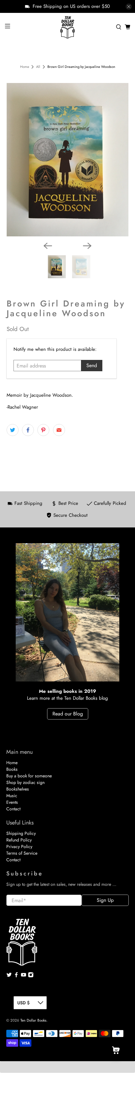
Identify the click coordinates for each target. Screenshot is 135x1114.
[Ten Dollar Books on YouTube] (23, 976)
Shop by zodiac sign (25, 782)
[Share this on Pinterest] (43, 430)
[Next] (87, 246)
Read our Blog (67, 713)
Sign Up (105, 900)
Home (24, 67)
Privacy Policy (19, 846)
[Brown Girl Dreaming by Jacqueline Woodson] (68, 160)
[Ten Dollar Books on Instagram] (31, 976)
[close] (129, 6)
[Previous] (47, 246)
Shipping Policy (21, 833)
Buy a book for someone (29, 776)
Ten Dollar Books (33, 1020)
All (38, 67)
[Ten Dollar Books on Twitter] (9, 976)
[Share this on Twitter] (13, 430)
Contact (13, 809)
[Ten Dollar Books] (67, 27)
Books (12, 769)
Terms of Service (21, 853)
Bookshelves (17, 789)
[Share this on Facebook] (28, 430)
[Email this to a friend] (59, 430)
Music (11, 795)
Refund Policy (19, 840)
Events (12, 802)
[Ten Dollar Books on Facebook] (16, 976)
